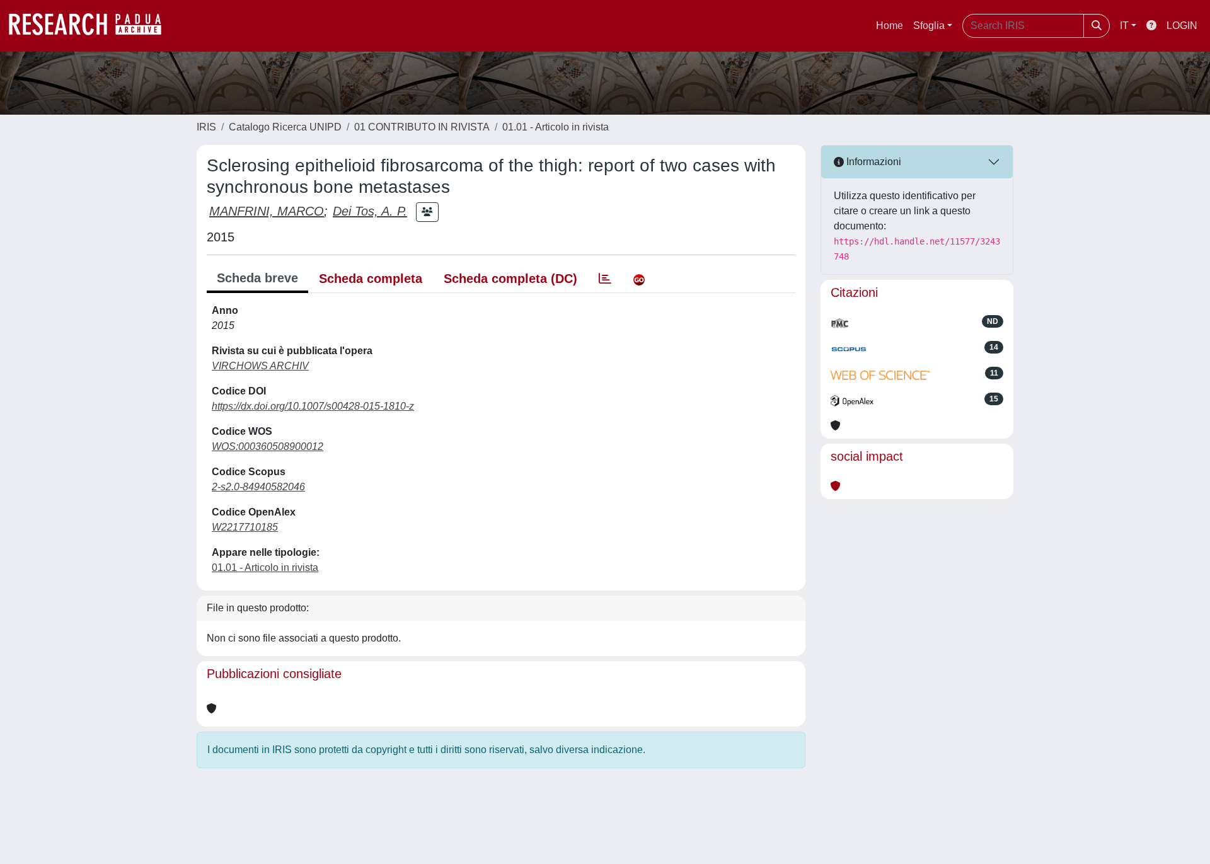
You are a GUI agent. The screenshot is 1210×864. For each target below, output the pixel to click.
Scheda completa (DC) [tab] (510, 278)
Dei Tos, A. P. (370, 211)
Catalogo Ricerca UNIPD (285, 127)
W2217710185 (245, 527)
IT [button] (1124, 25)
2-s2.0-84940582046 (258, 486)
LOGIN (1182, 25)
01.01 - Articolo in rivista (555, 127)
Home (889, 25)
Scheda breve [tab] (257, 278)
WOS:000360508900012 (267, 446)
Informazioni (872, 161)
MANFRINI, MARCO (266, 211)
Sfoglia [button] (929, 25)
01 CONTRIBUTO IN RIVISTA (422, 127)
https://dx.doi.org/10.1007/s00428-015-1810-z (313, 406)
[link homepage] (91, 26)
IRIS (206, 127)
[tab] (605, 278)
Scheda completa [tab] (370, 278)
